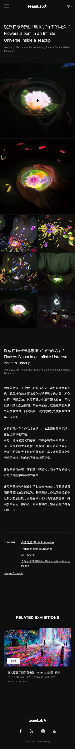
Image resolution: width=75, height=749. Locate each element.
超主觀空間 (28, 554)
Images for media (13, 573)
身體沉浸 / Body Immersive (37, 542)
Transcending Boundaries (36, 548)
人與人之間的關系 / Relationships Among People (46, 563)
